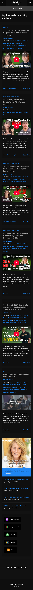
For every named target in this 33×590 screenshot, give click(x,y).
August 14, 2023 (8, 107)
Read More (26, 88)
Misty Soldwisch (12, 248)
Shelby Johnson (18, 48)
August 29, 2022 (8, 174)
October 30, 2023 (8, 38)
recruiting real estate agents (18, 322)
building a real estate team (10, 43)
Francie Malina (7, 179)
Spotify (13, 534)
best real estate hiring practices (19, 40)
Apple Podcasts (14, 519)
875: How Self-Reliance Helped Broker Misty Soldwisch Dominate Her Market (16, 235)
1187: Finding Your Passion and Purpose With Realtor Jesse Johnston (16, 32)
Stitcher (12, 542)
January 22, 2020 (8, 241)
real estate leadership (15, 45)
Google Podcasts (14, 526)
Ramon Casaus (23, 112)
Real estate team (12, 182)
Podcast (5, 27)
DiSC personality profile (10, 385)
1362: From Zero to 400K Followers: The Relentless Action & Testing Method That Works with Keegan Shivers (16, 506)
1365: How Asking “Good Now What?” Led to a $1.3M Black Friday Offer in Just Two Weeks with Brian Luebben (16, 479)
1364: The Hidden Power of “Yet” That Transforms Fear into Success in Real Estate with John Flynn (16, 488)
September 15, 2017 (9, 380)
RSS (12, 549)
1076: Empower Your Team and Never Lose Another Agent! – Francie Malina (16, 169)
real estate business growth (11, 317)
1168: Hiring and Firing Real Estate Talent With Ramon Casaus (14, 102)
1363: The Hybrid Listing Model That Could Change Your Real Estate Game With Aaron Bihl (16, 497)
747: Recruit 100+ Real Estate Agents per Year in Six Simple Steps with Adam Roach (15, 307)
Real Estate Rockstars (14, 96)
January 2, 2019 (7, 312)
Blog (4, 371)
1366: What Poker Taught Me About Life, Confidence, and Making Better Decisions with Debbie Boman (16, 471)
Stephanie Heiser (22, 182)
